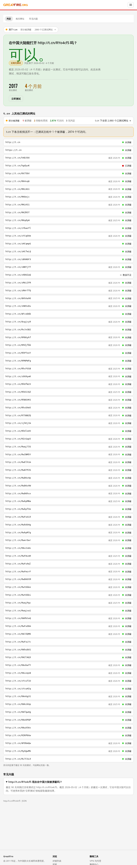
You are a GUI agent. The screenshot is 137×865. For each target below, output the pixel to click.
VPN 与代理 (95, 860)
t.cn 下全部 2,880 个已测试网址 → (113, 120)
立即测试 (16, 98)
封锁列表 (57, 860)
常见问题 (33, 18)
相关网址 (20, 18)
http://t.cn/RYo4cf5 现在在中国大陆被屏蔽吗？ (35, 781)
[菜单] (131, 5)
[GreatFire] (15, 5)
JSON (24, 800)
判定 (9, 18)
